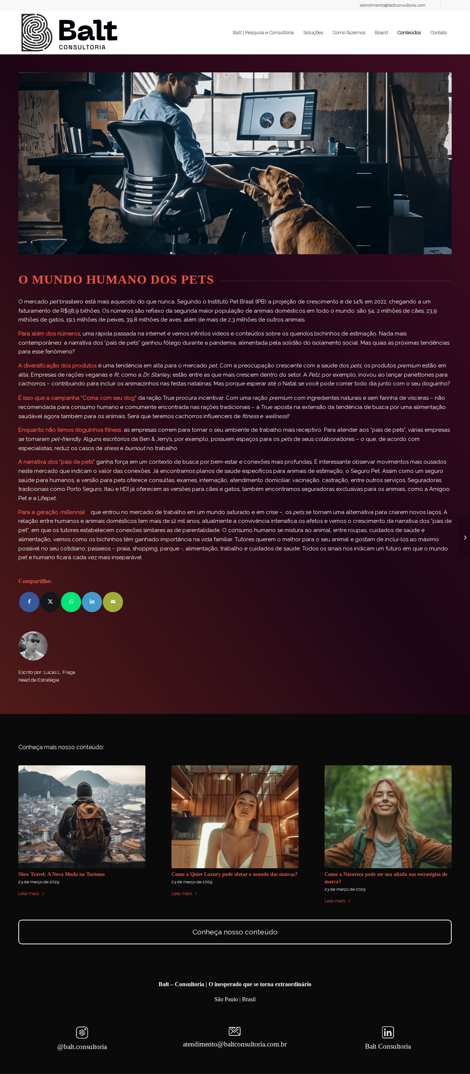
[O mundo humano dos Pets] (388, 816)
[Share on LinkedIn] (92, 602)
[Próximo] (441, 818)
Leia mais (28, 901)
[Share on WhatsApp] (71, 602)
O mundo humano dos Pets (355, 874)
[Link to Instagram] (446, 5)
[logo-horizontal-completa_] (70, 32)
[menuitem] (263, 32)
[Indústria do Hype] (235, 816)
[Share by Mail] (113, 602)
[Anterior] (29, 818)
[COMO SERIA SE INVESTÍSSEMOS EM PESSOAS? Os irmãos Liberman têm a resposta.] (81, 816)
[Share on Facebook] (29, 602)
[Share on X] (50, 602)
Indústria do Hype (191, 874)
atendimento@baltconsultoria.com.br (235, 1044)
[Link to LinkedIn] (435, 5)
